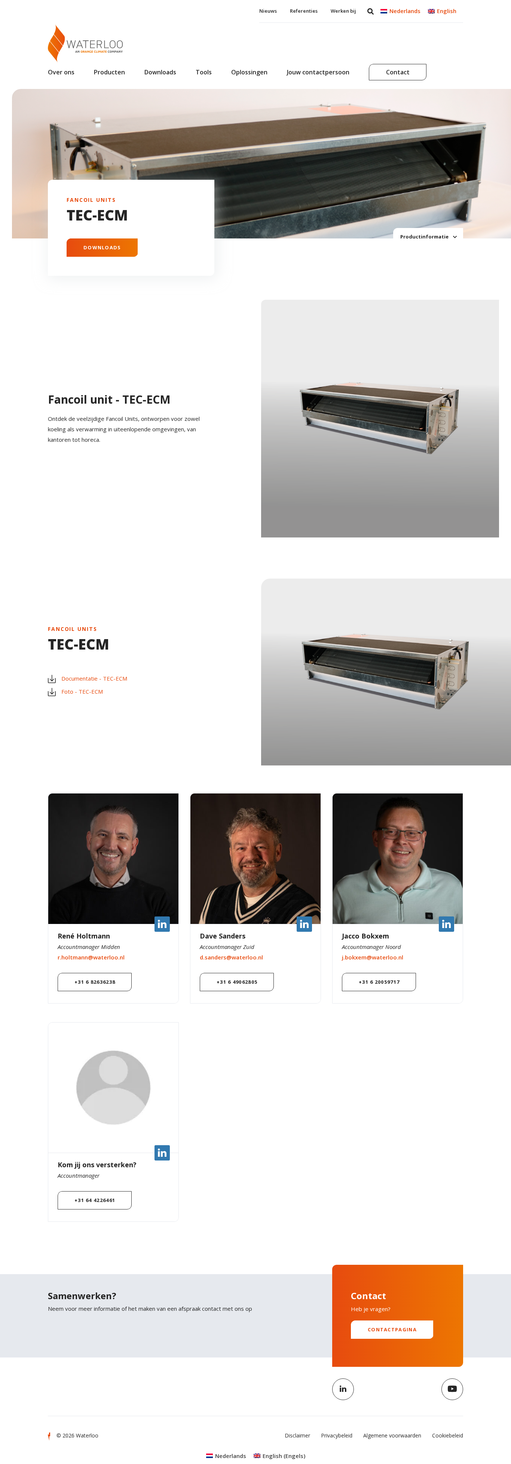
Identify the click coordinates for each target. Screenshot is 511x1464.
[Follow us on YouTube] (452, 1389)
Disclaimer (297, 1435)
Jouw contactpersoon (318, 72)
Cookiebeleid (447, 1435)
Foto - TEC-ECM (82, 691)
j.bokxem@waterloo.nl (372, 957)
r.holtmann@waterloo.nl (91, 957)
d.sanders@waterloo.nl (231, 957)
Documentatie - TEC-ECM (94, 678)
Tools (204, 72)
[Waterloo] (85, 43)
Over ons (61, 72)
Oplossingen (249, 72)
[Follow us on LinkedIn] (343, 1389)
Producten (109, 72)
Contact (398, 72)
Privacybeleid (336, 1435)
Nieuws (268, 10)
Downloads (160, 72)
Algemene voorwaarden (392, 1435)
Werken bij (343, 10)
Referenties (304, 10)
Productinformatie (425, 236)
